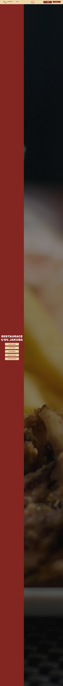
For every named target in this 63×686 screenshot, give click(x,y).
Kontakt (5, 2)
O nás (4, 1)
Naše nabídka (10, 1)
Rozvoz (17, 1)
